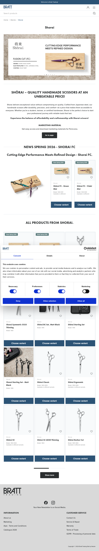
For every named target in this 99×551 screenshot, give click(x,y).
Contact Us (71, 518)
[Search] (94, 13)
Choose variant (61, 204)
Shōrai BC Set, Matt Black (48, 324)
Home (6, 20)
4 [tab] (50, 75)
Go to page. (49, 135)
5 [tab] (52, 75)
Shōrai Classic (43, 382)
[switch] (37, 291)
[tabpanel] (49, 57)
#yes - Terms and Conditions (15, 526)
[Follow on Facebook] (46, 502)
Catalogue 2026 (10, 530)
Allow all (81, 301)
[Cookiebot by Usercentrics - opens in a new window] (85, 249)
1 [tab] (45, 75)
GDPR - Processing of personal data (81, 534)
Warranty (70, 526)
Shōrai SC (10, 440)
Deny (18, 301)
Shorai (55, 183)
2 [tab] (47, 75)
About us (7, 518)
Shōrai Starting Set (76, 324)
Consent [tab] (17, 256)
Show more (49, 475)
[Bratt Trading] (8, 7)
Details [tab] (50, 256)
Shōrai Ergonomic (75, 382)
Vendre (93, 546)
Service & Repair (73, 522)
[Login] (88, 7)
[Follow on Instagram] (53, 502)
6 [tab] (54, 75)
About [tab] (82, 256)
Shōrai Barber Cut (76, 440)
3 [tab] (49, 75)
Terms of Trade (72, 530)
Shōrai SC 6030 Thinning (48, 440)
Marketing (8, 522)
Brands (13, 20)
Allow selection (49, 301)
